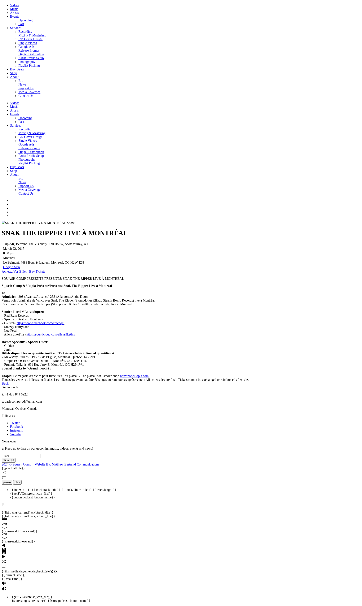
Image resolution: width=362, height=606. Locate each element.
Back (5, 383)
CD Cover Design (30, 39)
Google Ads (26, 46)
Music (14, 9)
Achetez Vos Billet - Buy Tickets (23, 271)
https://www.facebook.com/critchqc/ (40, 323)
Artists (14, 12)
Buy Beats (17, 69)
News (22, 84)
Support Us (26, 88)
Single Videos (27, 43)
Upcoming (25, 20)
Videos (14, 5)
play (17, 482)
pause (7, 482)
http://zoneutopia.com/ (134, 376)
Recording (25, 31)
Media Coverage (29, 92)
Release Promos (29, 50)
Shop (13, 73)
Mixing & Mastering (31, 35)
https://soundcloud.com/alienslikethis (50, 334)
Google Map (11, 267)
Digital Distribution (31, 54)
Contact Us (25, 96)
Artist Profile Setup (31, 58)
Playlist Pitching (29, 65)
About (14, 77)
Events (14, 16)
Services (15, 28)
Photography (26, 62)
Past (21, 24)
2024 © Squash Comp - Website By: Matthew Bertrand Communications (50, 464)
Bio (20, 80)
